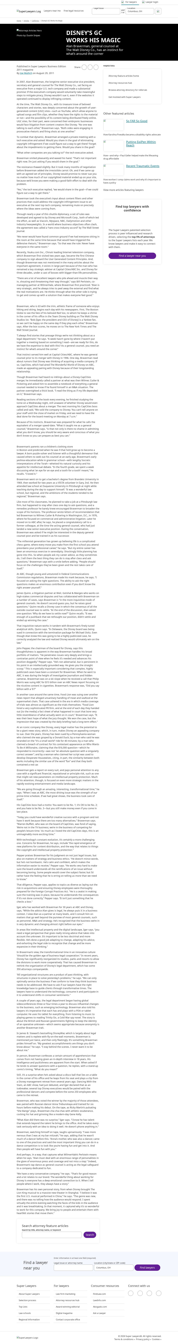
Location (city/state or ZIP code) (109, 1262)
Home (19, 21)
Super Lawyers (26, 1286)
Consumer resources (105, 1286)
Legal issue (99, 8)
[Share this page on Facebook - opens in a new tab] (84, 67)
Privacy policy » (143, 1339)
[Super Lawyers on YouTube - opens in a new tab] (149, 1293)
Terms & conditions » (124, 1339)
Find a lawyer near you (132, 255)
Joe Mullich (26, 73)
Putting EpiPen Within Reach (141, 143)
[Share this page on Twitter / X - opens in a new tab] (90, 67)
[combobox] (106, 11)
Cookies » (156, 1339)
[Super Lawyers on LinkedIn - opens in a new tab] (158, 1293)
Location (131, 8)
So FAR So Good (136, 121)
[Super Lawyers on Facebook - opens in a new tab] (130, 1293)
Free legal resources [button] (74, 10)
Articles (26, 21)
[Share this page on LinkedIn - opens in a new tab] (96, 67)
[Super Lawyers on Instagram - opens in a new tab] (140, 1293)
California (35, 21)
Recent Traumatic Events (142, 166)
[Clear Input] (117, 11)
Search (90, 1235)
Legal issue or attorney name (68, 1262)
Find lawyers (147, 1267)
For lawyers (61, 1286)
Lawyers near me (52, 10)
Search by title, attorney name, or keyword (41, 1230)
